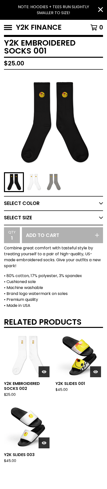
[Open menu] (8, 27)
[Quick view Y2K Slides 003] (44, 442)
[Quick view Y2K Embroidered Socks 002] (44, 371)
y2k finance (39, 27)
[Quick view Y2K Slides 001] (95, 371)
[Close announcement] (100, 10)
